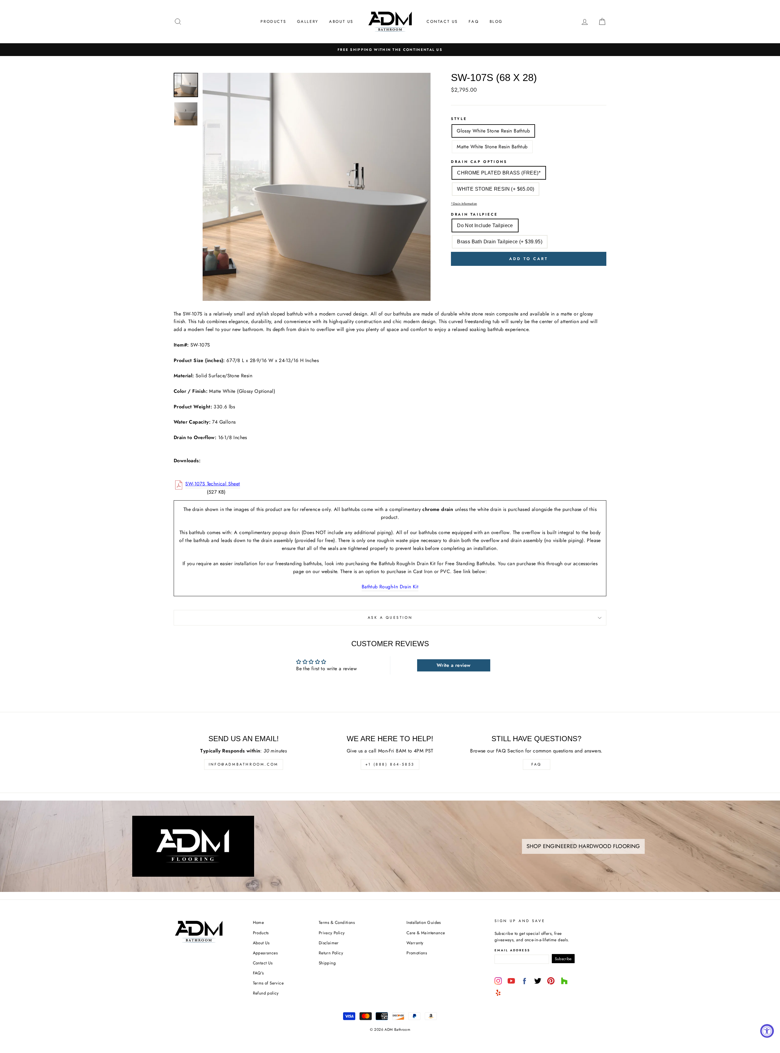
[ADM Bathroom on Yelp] (498, 992)
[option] (390, 49)
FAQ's (258, 973)
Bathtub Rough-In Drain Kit (390, 586)
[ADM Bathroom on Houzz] (564, 980)
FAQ (474, 21)
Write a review (454, 665)
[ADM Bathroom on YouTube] (511, 980)
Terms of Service (268, 983)
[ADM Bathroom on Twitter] (537, 980)
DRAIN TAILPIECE (474, 214)
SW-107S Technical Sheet (212, 483)
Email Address (512, 950)
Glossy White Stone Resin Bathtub (493, 130)
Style (459, 119)
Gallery (307, 21)
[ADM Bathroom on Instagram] (498, 980)
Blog (496, 21)
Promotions (416, 953)
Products (273, 21)
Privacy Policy (332, 933)
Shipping (327, 963)
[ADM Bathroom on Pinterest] (551, 980)
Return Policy (331, 953)
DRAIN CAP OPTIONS (479, 161)
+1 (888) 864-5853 (390, 764)
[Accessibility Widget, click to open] (767, 1031)
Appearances (265, 953)
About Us (341, 21)
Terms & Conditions (337, 922)
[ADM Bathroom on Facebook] (524, 980)
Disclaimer (329, 943)
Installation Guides (423, 922)
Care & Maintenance (425, 933)
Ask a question (390, 617)
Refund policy (266, 993)
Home (258, 922)
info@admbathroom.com (243, 764)
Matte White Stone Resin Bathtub (492, 146)
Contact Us (442, 21)
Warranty (414, 943)
